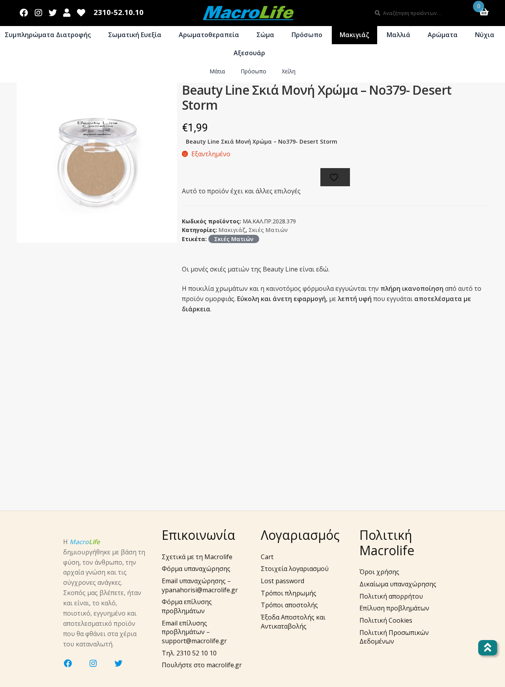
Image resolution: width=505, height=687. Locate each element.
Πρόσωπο (307, 34)
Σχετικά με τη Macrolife (197, 556)
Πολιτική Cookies (385, 620)
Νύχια (484, 34)
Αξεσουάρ (249, 53)
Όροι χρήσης (379, 571)
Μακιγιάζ (354, 34)
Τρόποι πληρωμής (288, 593)
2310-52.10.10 (119, 12)
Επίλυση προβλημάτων (394, 608)
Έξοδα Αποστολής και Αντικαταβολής (293, 622)
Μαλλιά (398, 34)
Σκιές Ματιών (268, 230)
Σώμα (265, 34)
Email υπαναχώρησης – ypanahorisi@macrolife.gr (200, 585)
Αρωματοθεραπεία (209, 34)
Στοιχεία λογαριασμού (295, 568)
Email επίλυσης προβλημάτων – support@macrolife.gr (194, 632)
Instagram (38, 11)
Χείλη (289, 71)
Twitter (52, 11)
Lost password (282, 581)
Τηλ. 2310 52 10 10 (189, 653)
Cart (267, 556)
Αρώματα (443, 34)
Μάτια (217, 71)
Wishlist (81, 11)
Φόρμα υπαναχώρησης (196, 568)
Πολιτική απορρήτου (391, 596)
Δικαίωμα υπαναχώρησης (397, 584)
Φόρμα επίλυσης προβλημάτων (187, 606)
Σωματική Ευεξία (134, 34)
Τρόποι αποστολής (289, 605)
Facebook (24, 11)
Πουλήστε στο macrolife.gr (202, 665)
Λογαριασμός (67, 11)
